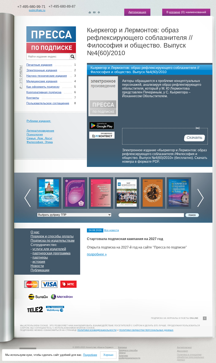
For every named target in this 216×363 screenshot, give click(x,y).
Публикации (40, 270)
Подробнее (90, 354)
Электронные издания (41, 70)
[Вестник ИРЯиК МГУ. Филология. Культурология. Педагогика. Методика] (49, 192)
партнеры (40, 257)
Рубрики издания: (39, 121)
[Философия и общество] (153, 192)
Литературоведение (40, 130)
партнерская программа (51, 253)
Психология (35, 134)
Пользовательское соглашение (47, 103)
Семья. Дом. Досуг (39, 138)
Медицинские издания (41, 81)
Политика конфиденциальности (129, 356)
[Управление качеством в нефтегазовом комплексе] (75, 192)
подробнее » (97, 254)
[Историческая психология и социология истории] (179, 192)
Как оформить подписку (42, 86)
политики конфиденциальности (96, 330)
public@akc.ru (37, 10)
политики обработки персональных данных (146, 330)
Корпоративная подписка (43, 92)
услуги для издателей (49, 249)
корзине (174, 12)
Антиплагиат (184, 347)
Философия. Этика (40, 142)
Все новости (111, 230)
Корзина (122, 347)
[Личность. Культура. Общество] (101, 192)
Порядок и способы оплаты (52, 236)
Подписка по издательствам (52, 240)
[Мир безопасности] (127, 192)
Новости (37, 266)
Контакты (32, 97)
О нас (35, 232)
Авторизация (137, 12)
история (38, 261)
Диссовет (182, 351)
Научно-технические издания (46, 75)
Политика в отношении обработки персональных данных (190, 357)
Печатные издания (39, 64)
